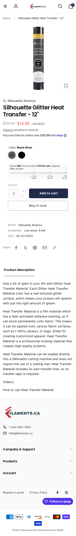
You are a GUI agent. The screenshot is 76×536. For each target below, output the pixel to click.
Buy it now (38, 205)
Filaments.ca (27, 530)
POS (35, 530)
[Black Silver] (11, 155)
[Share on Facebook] (16, 248)
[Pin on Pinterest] (35, 248)
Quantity (12, 185)
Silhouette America (19, 101)
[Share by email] (44, 247)
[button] (5, 6)
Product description (19, 270)
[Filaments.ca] (22, 417)
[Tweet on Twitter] (25, 248)
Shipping (7, 129)
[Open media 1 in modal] (38, 58)
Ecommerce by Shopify (53, 530)
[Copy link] (55, 248)
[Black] (21, 155)
